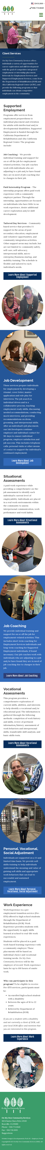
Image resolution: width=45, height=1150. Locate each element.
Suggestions (7, 1133)
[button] (22, 276)
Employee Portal (37, 1138)
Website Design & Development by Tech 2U (16, 1138)
